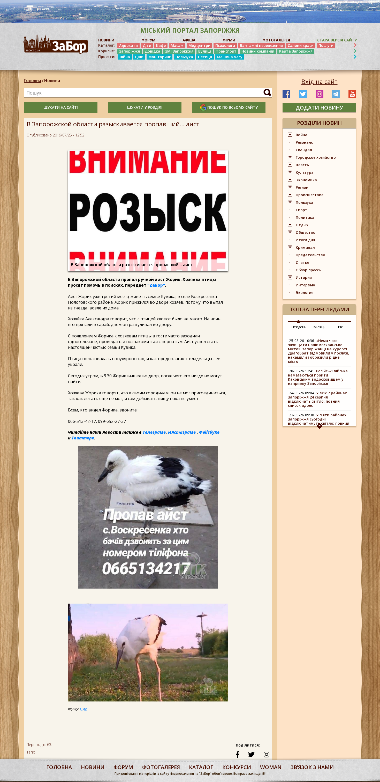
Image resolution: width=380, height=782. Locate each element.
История (304, 277)
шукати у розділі (144, 107)
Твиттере (83, 438)
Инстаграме (182, 432)
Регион (302, 187)
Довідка (152, 51)
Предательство (310, 254)
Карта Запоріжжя (296, 51)
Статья (302, 262)
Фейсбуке (209, 432)
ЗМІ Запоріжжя (179, 51)
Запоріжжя (129, 51)
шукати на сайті (60, 107)
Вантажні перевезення (261, 45)
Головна (32, 80)
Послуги (325, 45)
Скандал (304, 149)
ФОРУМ (148, 40)
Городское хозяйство (316, 157)
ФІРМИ (229, 40)
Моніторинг (159, 56)
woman (271, 767)
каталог (201, 767)
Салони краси (301, 45)
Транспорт (226, 51)
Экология (304, 292)
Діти (147, 45)
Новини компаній (257, 51)
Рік (340, 326)
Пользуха (184, 56)
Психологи (225, 45)
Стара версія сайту (337, 40)
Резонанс (304, 142)
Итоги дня (305, 239)
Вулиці (204, 51)
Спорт (301, 209)
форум (123, 767)
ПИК (83, 709)
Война (301, 134)
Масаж (177, 45)
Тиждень (298, 326)
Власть (302, 164)
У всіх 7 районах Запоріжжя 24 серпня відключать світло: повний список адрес (317, 399)
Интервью (305, 285)
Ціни (139, 56)
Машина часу (229, 56)
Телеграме (154, 432)
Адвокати (128, 45)
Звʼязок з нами (312, 767)
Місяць (319, 326)
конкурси (236, 767)
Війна (125, 56)
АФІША (189, 40)
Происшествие (309, 194)
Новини (52, 80)
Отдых (302, 224)
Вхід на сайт (319, 81)
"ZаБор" (156, 285)
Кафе (161, 45)
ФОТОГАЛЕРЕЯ (276, 40)
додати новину (319, 107)
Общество (305, 232)
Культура (305, 172)
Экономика (306, 179)
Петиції (205, 56)
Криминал (305, 247)
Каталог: (106, 45)
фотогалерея (161, 767)
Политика (305, 217)
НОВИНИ (106, 40)
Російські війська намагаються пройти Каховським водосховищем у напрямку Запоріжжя (318, 377)
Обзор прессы (309, 269)
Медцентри (199, 45)
